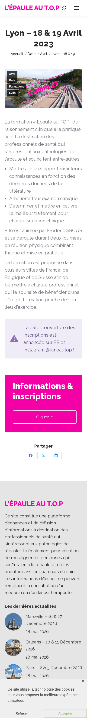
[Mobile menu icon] (76, 8)
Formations (16, 86)
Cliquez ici (44, 417)
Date (12, 80)
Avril (12, 74)
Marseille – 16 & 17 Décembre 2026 (44, 620)
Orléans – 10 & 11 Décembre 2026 (53, 645)
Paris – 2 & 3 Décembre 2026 (54, 667)
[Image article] (13, 621)
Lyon (12, 92)
